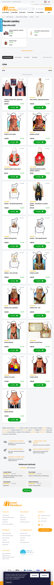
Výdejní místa (5, 519)
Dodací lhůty (5, 522)
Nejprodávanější (7, 57)
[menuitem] (6, 12)
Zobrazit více (27, 490)
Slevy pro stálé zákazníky (7, 524)
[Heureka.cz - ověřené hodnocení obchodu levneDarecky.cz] (27, 552)
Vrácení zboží (5, 544)
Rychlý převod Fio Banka (25, 535)
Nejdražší (26, 57)
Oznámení (4, 540)
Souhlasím (44, 575)
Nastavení (8, 582)
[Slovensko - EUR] (48, 2)
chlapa (17, 428)
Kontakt (22, 515)
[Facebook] (39, 525)
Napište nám (23, 517)
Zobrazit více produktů (27, 50)
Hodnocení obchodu (6, 1)
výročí (33, 430)
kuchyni (5, 432)
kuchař (44, 428)
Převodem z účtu (23, 533)
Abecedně (34, 57)
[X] (42, 525)
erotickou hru (42, 432)
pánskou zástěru (6, 430)
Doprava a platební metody (8, 517)
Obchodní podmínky (16, 1)
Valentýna (25, 430)
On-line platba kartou (24, 542)
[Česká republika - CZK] (45, 2)
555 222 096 (43, 518)
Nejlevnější (18, 57)
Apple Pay (22, 540)
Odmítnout (34, 575)
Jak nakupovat (5, 515)
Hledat (33, 8)
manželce (43, 430)
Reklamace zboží (5, 542)
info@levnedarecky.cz (45, 515)
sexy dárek (33, 432)
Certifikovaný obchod (24, 522)
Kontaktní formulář (45, 530)
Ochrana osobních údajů (7, 535)
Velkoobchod (23, 519)
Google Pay (22, 537)
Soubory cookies (5, 537)
